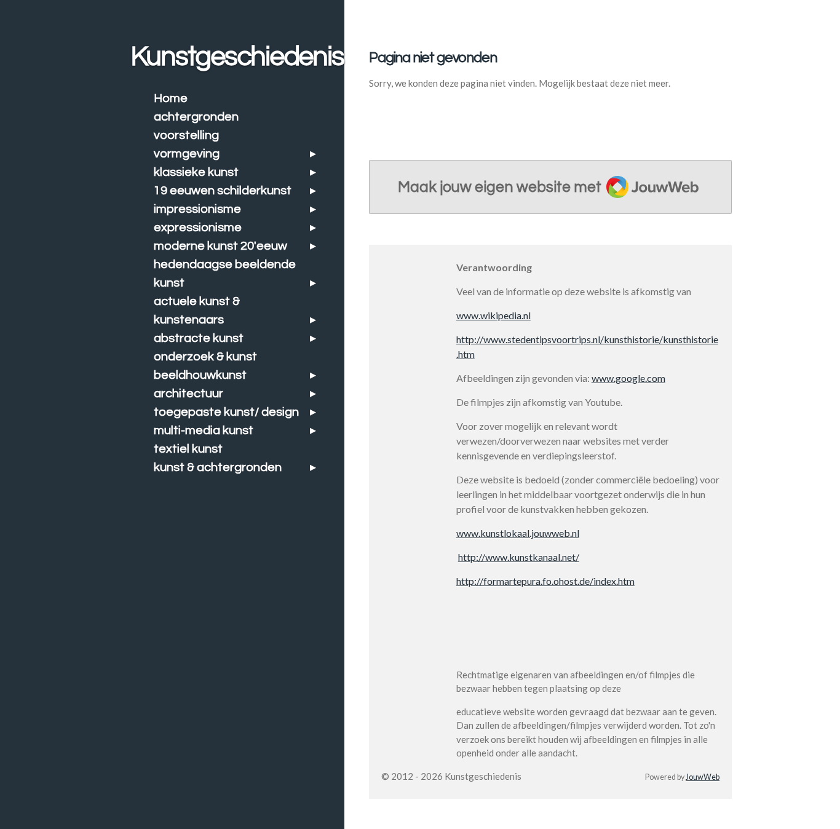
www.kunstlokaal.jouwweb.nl (517, 533)
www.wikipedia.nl (493, 315)
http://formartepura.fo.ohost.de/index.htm (545, 581)
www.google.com (628, 378)
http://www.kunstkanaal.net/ (518, 557)
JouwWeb (702, 777)
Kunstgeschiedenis (237, 56)
